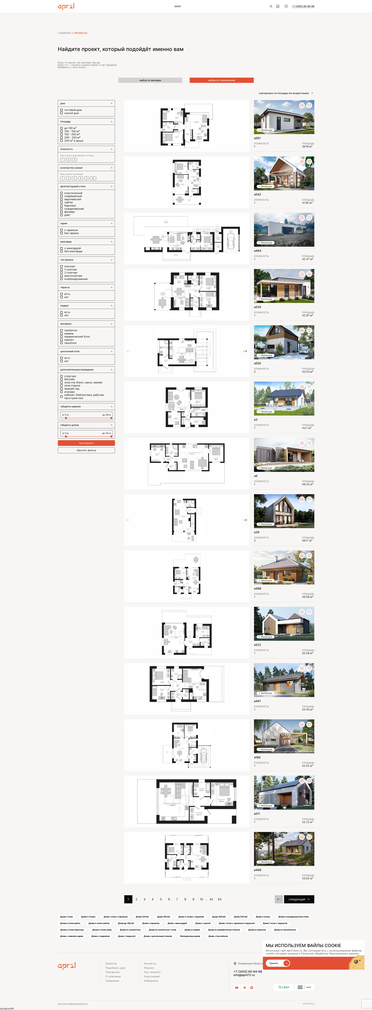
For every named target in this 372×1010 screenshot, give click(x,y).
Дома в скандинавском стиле (293, 916)
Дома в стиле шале (102, 929)
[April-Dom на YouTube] (237, 987)
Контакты (150, 963)
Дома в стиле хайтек (99, 923)
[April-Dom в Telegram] (244, 987)
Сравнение (112, 980)
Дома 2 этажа (88, 916)
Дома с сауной (203, 923)
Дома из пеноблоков (285, 929)
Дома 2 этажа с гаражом (191, 916)
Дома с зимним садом (71, 936)
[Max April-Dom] (252, 987)
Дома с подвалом (100, 936)
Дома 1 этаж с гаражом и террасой (237, 923)
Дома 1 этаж (66, 916)
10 (201, 899)
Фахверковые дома (190, 936)
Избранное (151, 980)
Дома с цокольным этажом (158, 936)
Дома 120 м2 (142, 916)
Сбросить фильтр (86, 450)
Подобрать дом (115, 967)
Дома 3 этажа (263, 916)
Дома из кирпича (257, 929)
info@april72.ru (244, 975)
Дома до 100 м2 (126, 923)
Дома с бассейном (218, 936)
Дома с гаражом (150, 923)
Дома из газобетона (130, 929)
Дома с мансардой (177, 923)
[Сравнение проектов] (278, 6)
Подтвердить (86, 443)
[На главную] (79, 966)
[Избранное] (286, 6)
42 (211, 899)
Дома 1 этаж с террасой (275, 923)
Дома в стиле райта (70, 923)
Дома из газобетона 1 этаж (162, 929)
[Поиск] (271, 6)
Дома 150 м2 (163, 916)
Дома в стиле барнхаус (72, 929)
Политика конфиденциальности (73, 1004)
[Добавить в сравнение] (302, 105)
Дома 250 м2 (240, 916)
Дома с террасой (126, 936)
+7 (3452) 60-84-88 (303, 6)
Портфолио (112, 972)
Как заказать (152, 972)
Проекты (111, 963)
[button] (128, 351)
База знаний (152, 976)
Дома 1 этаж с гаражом (115, 916)
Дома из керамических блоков (224, 929)
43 (219, 899)
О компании (113, 976)
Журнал (149, 967)
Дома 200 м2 (219, 916)
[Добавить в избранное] (309, 105)
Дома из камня (192, 929)
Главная (64, 33)
